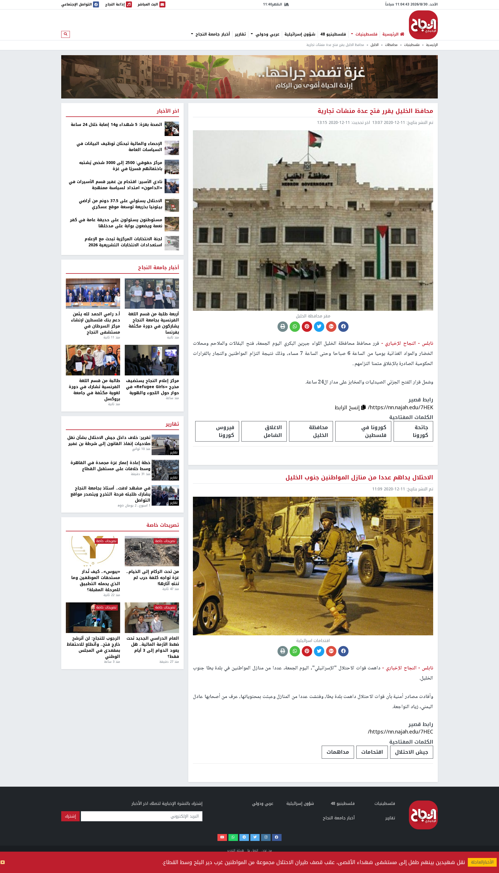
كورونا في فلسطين (373, 431)
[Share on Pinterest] (307, 326)
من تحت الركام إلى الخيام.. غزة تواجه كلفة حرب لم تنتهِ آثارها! (152, 578)
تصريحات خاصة (162, 525)
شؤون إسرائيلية (299, 34)
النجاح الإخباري (423, 24)
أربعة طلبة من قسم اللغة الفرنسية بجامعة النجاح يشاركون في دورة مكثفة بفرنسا (153, 323)
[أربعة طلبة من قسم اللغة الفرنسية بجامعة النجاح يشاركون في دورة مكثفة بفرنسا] (152, 293)
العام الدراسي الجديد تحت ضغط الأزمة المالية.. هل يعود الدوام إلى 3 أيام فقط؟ (152, 647)
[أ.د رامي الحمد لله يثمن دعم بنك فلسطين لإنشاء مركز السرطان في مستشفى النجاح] (93, 293)
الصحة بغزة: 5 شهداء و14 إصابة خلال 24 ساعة (116, 125)
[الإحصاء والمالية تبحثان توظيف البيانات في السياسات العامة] (172, 148)
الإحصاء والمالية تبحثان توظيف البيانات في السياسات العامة (119, 147)
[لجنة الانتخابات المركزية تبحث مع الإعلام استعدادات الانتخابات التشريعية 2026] (172, 243)
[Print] (283, 326)
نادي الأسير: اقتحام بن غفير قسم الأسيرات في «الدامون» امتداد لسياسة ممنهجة (115, 185)
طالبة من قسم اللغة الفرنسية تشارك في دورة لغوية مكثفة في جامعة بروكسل (94, 390)
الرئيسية (432, 45)
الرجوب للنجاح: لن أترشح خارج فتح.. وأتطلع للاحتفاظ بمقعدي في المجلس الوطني (93, 647)
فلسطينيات (365, 34)
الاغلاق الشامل (273, 431)
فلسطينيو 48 (333, 34)
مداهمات (338, 752)
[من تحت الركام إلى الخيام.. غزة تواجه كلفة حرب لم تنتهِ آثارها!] (152, 551)
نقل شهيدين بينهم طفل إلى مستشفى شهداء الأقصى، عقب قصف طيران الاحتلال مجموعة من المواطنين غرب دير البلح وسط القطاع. (313, 862)
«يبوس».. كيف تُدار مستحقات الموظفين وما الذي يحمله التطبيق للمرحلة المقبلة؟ (95, 581)
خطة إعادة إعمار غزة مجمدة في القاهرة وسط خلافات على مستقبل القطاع (110, 466)
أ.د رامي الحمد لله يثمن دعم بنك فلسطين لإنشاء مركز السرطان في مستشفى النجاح (95, 323)
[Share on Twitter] (319, 326)
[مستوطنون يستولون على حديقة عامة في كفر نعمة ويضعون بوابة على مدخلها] (172, 224)
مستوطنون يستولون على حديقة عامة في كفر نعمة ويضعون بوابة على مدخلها (116, 223)
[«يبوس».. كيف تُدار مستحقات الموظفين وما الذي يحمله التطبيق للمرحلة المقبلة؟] (93, 551)
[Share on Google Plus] (331, 326)
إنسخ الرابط (348, 407)
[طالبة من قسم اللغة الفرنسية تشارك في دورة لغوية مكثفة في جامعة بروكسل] (93, 360)
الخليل (374, 45)
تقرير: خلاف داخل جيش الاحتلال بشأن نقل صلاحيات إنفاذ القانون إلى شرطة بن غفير (108, 441)
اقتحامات (372, 752)
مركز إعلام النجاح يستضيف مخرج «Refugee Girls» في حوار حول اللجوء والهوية (152, 387)
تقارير (240, 34)
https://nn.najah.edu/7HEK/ (400, 407)
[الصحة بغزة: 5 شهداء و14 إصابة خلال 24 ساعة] (172, 129)
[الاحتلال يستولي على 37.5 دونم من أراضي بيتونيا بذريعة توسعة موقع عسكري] (172, 205)
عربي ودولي (267, 34)
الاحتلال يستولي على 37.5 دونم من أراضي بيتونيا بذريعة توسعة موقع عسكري (120, 204)
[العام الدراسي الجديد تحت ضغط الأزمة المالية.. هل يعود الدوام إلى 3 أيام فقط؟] (152, 617)
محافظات (391, 45)
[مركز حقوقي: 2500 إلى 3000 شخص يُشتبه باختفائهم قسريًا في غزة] (172, 167)
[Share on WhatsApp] (295, 326)
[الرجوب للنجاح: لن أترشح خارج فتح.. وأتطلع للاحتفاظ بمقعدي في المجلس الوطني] (93, 617)
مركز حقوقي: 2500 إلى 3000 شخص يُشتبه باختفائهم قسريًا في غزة (120, 166)
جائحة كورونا (420, 431)
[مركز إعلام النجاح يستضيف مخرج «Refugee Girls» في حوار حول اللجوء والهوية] (152, 360)
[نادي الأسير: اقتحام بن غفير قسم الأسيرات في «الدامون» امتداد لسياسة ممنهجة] (172, 186)
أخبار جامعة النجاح (212, 34)
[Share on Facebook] (343, 326)
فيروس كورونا (225, 431)
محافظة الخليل (318, 431)
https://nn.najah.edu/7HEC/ (400, 732)
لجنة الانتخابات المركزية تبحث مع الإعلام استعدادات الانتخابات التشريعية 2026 (123, 242)
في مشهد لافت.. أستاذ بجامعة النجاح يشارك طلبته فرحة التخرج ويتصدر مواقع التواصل (110, 494)
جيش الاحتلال (411, 752)
